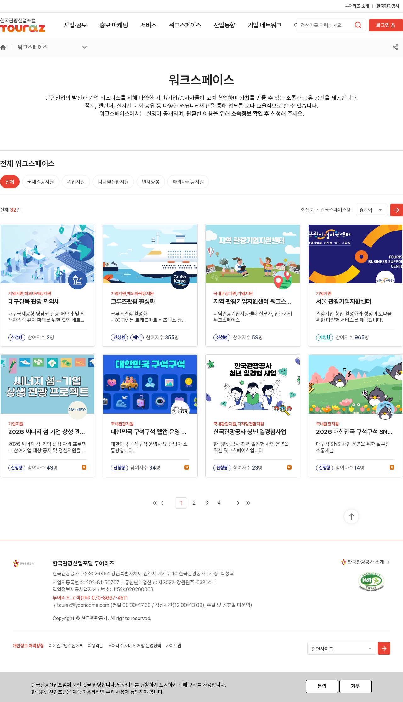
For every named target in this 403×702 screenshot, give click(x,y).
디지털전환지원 (113, 182)
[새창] (371, 581)
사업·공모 (75, 25)
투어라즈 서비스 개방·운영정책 (134, 645)
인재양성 (151, 182)
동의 (322, 686)
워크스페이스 (185, 25)
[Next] (233, 503)
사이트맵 (173, 645)
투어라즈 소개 (357, 6)
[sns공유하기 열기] (395, 47)
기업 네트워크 (264, 25)
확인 (396, 210)
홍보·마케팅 (113, 25)
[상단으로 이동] (351, 516)
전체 (9, 182)
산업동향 (224, 25)
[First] (167, 503)
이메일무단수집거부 (66, 645)
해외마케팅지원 (188, 182)
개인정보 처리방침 (28, 645)
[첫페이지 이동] (155, 503)
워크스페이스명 (335, 210)
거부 (355, 686)
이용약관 (95, 645)
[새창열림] (358, 25)
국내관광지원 (40, 182)
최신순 (307, 210)
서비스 (148, 25)
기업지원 (76, 182)
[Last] (248, 503)
